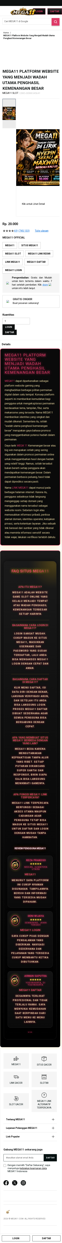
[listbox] (31, 257)
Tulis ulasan (41, 231)
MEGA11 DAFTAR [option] (36, 262)
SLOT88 (44, 1083)
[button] (18, 148)
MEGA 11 (22, 445)
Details (6, 344)
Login (39, 11)
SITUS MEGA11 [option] (29, 245)
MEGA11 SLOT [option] (13, 253)
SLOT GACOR (16, 1104)
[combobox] (31, 21)
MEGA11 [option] (9, 245)
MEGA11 (10, 381)
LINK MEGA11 (20, 487)
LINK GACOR (16, 1083)
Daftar (54, 11)
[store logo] (23, 11)
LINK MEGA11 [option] (12, 262)
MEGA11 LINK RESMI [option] (39, 253)
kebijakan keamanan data (33, 1168)
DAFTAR (9, 332)
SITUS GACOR (44, 1064)
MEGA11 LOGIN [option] (13, 270)
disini (45, 284)
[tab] (31, 344)
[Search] (56, 22)
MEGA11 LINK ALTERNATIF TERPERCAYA (44, 1104)
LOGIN (8, 327)
